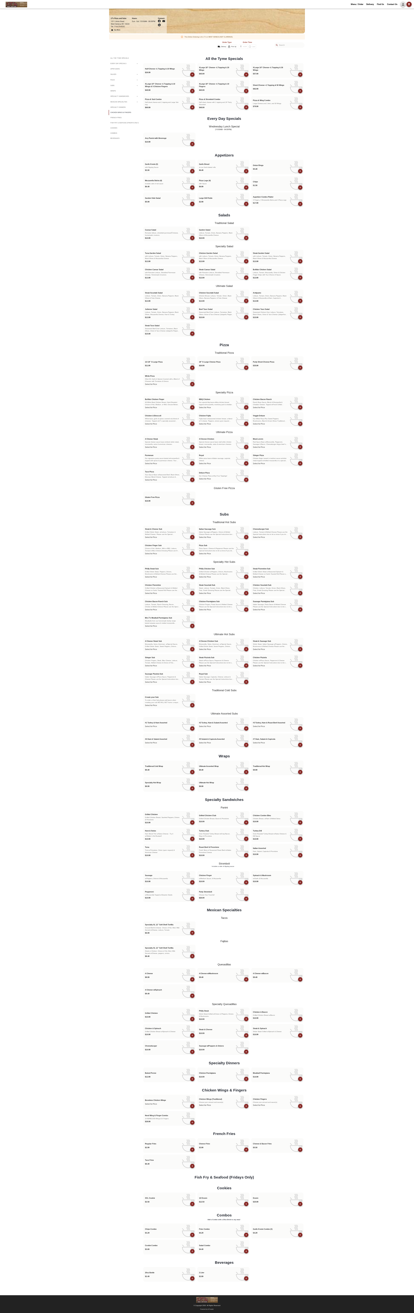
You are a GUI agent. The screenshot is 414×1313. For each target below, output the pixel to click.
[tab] (124, 58)
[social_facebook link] (159, 21)
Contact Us (392, 4)
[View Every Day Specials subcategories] (137, 63)
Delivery (370, 4)
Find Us (380, 4)
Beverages (224, 1262)
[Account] (403, 4)
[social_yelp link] (159, 25)
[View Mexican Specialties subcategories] (137, 101)
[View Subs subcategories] (137, 85)
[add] (192, 74)
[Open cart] (409, 4)
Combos (224, 1215)
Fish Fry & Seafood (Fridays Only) (224, 1177)
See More (117, 30)
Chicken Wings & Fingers (224, 1090)
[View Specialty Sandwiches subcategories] (137, 96)
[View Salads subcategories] (137, 74)
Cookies (224, 1188)
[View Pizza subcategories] (137, 79)
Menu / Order (357, 4)
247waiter (211, 1309)
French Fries (224, 1134)
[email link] (163, 21)
